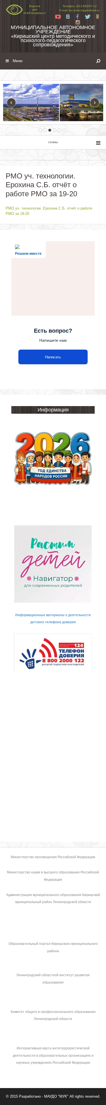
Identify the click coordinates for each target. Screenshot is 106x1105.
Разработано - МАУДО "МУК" (43, 1096)
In (78, 22)
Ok (97, 16)
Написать (53, 357)
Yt (58, 16)
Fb (78, 16)
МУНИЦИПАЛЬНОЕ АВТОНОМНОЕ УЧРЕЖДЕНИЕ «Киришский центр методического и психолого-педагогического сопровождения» (53, 36)
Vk (68, 16)
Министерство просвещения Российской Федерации (53, 857)
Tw (87, 16)
